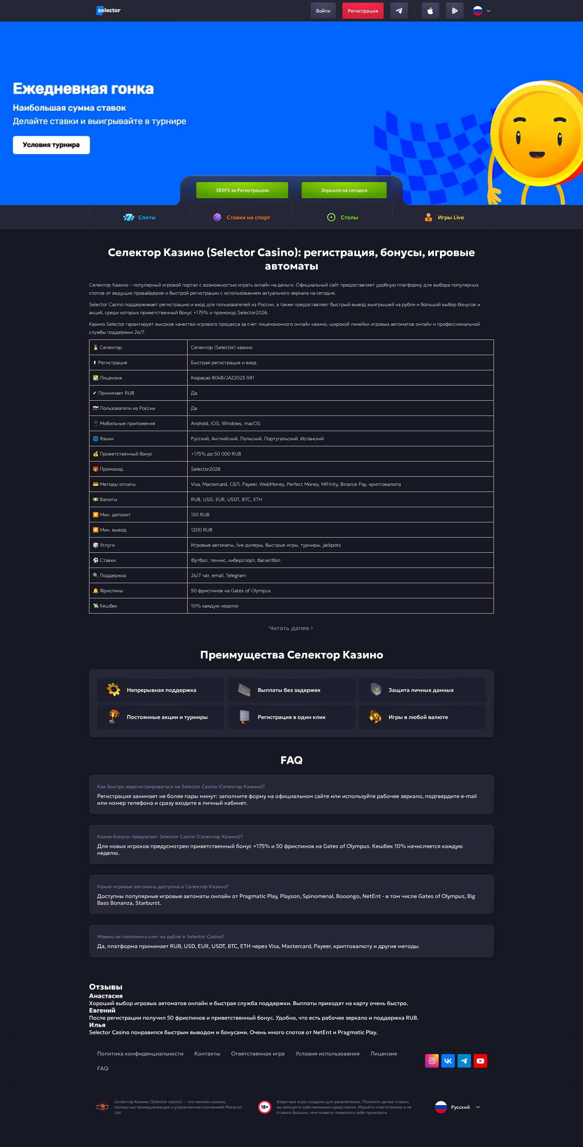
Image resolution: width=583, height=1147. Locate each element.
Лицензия (383, 1053)
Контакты (207, 1053)
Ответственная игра (258, 1053)
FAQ (102, 1068)
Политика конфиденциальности (140, 1053)
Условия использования (328, 1053)
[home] (108, 11)
